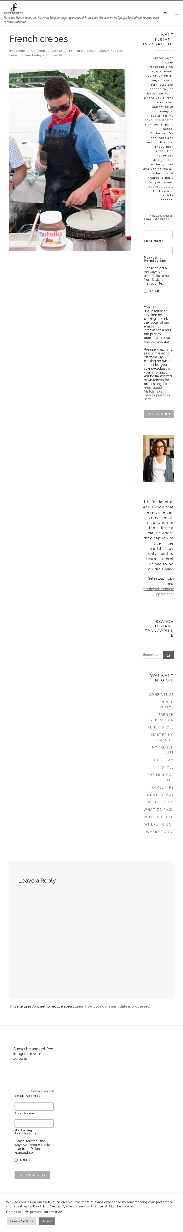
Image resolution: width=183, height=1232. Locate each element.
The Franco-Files (160, 777)
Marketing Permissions (155, 259)
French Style (159, 727)
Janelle (19, 50)
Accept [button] (47, 1221)
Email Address (157, 222)
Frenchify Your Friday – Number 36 (35, 55)
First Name (154, 240)
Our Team (164, 759)
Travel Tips (161, 787)
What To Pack (158, 809)
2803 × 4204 (108, 50)
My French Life (163, 750)
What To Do (161, 802)
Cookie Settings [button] (21, 1221)
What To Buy (160, 794)
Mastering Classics (162, 737)
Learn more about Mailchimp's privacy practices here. (158, 391)
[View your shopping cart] (165, 13)
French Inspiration (161, 717)
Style (168, 767)
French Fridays (166, 704)
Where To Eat (159, 824)
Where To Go (160, 831)
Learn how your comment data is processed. (112, 1006)
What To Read (158, 816)
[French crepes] (70, 160)
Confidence (161, 694)
